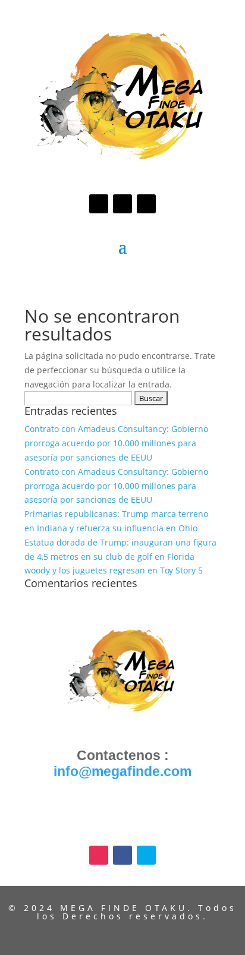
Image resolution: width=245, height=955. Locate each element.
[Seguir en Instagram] (98, 203)
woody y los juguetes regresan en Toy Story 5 (113, 570)
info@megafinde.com (122, 771)
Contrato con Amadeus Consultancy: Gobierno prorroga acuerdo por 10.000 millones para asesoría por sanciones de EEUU (116, 443)
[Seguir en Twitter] (146, 203)
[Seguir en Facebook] (122, 203)
